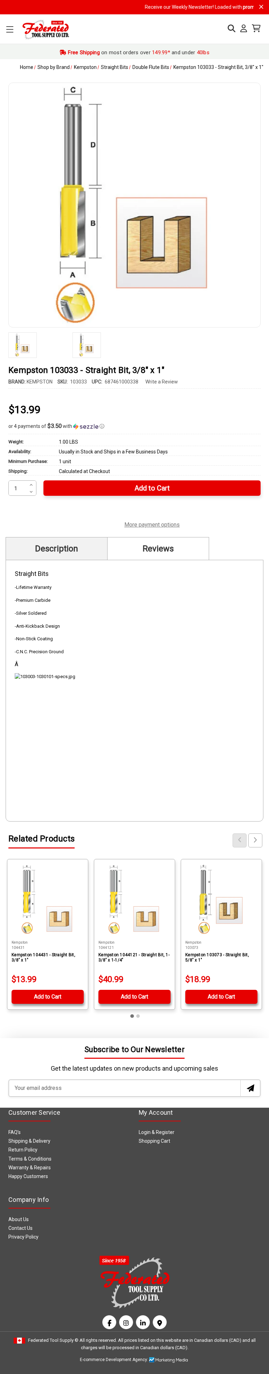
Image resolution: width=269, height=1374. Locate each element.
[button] (134, 426)
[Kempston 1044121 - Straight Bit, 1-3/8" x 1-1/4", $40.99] (134, 899)
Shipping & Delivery (29, 1141)
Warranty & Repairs (29, 1167)
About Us (18, 1219)
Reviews (158, 549)
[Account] (242, 29)
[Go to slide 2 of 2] (138, 1016)
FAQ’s (14, 1132)
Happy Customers (28, 1176)
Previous (240, 840)
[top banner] (261, 7)
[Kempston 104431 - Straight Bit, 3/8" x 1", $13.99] (47, 899)
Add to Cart (47, 996)
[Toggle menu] (9, 29)
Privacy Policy (23, 1237)
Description (56, 549)
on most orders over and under (137, 52)
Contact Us (20, 1228)
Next (255, 840)
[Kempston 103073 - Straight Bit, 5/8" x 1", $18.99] (221, 899)
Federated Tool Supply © (53, 1340)
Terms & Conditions (29, 1159)
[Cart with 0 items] (254, 28)
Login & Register (156, 1132)
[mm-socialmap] (160, 1322)
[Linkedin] (143, 1322)
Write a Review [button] (161, 382)
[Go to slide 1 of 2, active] (132, 1016)
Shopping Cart (154, 1141)
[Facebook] (109, 1322)
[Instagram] (126, 1322)
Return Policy (22, 1150)
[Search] (229, 28)
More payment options (152, 523)
